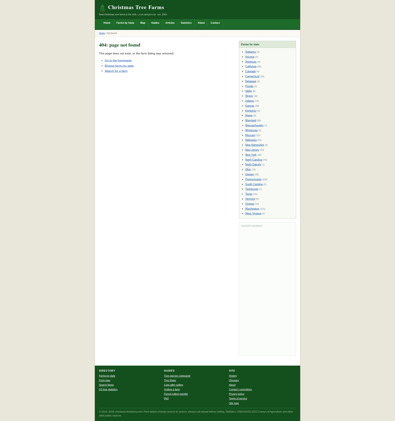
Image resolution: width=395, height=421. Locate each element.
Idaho (248, 90)
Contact (215, 22)
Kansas (249, 105)
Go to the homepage (118, 60)
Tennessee (251, 189)
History (233, 375)
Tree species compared (177, 375)
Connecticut (252, 76)
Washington (252, 208)
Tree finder (170, 380)
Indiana (249, 100)
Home (106, 22)
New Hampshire (254, 144)
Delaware (250, 81)
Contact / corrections (240, 389)
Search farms (106, 385)
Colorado (250, 71)
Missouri (250, 135)
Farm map (104, 380)
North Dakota (253, 164)
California (250, 66)
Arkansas (251, 61)
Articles (170, 22)
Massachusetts (254, 125)
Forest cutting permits (176, 394)
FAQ (166, 398)
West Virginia (253, 213)
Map (142, 22)
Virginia (249, 203)
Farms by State (125, 22)
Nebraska (251, 140)
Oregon (249, 174)
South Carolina (254, 184)
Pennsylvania (253, 179)
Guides (155, 22)
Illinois (249, 95)
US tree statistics (108, 389)
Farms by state (107, 375)
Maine (248, 115)
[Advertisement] (267, 291)
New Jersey (252, 149)
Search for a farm (116, 71)
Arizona (249, 56)
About (201, 22)
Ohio (248, 169)
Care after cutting (173, 385)
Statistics (186, 22)
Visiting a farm (172, 389)
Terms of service (238, 398)
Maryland (250, 120)
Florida (249, 86)
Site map (234, 403)
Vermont (250, 198)
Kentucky (251, 110)
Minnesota (251, 130)
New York (251, 154)
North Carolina (253, 159)
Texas (248, 193)
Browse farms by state (119, 65)
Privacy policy (236, 394)
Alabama (250, 51)
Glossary (234, 380)
